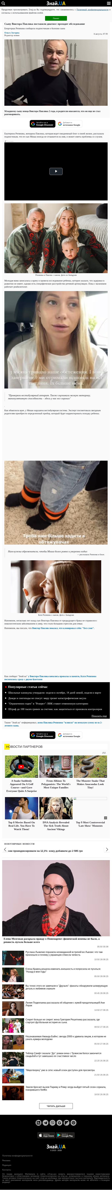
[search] (3, 3)
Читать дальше (56, 1106)
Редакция (6, 1165)
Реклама (6, 1160)
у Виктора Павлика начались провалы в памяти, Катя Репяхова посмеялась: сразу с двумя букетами (50, 677)
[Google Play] (65, 1135)
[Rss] (38, 1123)
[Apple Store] (46, 1135)
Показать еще (99, 715)
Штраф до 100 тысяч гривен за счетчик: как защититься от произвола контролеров (55, 709)
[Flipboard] (66, 1123)
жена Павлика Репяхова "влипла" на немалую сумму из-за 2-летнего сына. (53, 724)
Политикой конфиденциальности (92, 9)
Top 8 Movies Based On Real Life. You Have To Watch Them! (21, 826)
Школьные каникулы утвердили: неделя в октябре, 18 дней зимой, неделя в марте (54, 692)
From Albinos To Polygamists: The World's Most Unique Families (55, 784)
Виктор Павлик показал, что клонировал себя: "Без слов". (63, 628)
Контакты (6, 1170)
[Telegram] (45, 1123)
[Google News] (59, 1123)
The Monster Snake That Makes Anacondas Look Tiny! (90, 784)
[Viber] (52, 1123)
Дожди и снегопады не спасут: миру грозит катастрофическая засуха (47, 698)
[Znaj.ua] (56, 3)
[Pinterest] (73, 1123)
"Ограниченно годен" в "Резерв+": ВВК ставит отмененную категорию (48, 703)
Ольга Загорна (11, 33)
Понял (56, 18)
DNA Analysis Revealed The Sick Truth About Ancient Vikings (56, 826)
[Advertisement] (56, 437)
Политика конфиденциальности (17, 1155)
